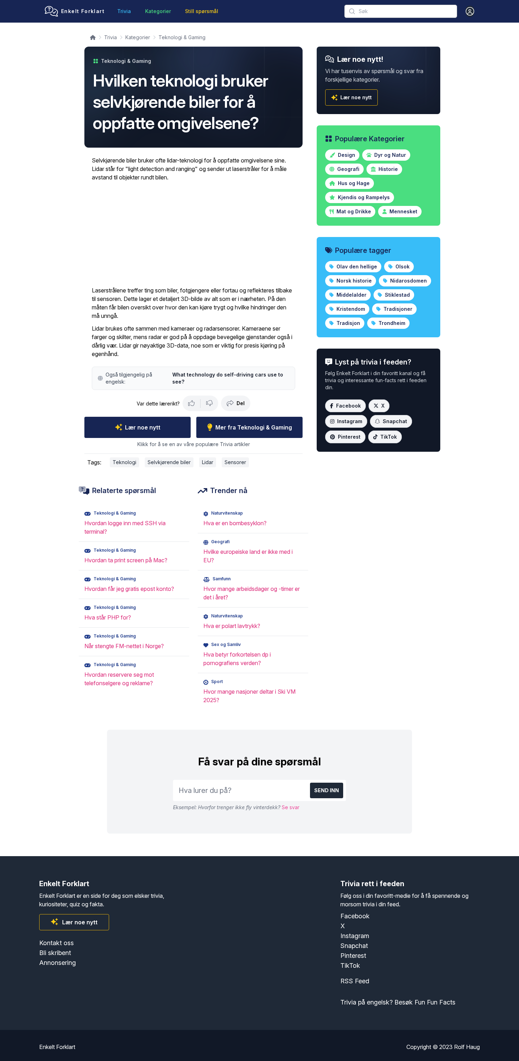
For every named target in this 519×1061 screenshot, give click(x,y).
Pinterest (349, 437)
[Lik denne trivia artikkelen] (192, 403)
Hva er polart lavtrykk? (231, 625)
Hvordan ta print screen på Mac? (125, 560)
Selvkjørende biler (169, 462)
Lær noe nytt (142, 427)
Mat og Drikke (353, 211)
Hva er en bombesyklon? (235, 523)
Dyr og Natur (389, 155)
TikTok (388, 437)
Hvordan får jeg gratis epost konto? (129, 588)
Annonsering (57, 962)
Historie (387, 169)
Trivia (124, 11)
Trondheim (391, 323)
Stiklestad (396, 295)
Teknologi (124, 462)
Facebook (348, 406)
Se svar (290, 807)
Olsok (402, 266)
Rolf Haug (467, 1046)
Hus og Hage (353, 183)
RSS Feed (354, 981)
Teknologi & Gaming (182, 37)
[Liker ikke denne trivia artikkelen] (209, 403)
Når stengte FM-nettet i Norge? (124, 646)
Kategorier (158, 11)
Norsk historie (353, 281)
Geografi (347, 169)
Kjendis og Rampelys (363, 197)
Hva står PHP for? (107, 617)
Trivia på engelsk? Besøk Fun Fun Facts (397, 1002)
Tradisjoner (397, 309)
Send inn (326, 790)
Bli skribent (55, 952)
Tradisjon (347, 323)
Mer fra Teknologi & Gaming (253, 427)
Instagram (349, 421)
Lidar (207, 462)
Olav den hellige (356, 266)
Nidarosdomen (408, 281)
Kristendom (350, 309)
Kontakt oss (56, 943)
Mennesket (402, 211)
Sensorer (235, 462)
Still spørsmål (201, 11)
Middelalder (350, 295)
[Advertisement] (193, 233)
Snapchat (395, 421)
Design (345, 155)
